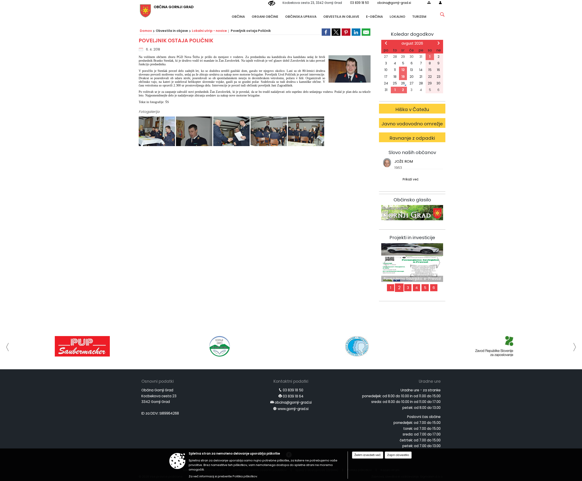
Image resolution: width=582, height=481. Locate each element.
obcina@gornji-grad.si (394, 3)
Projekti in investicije (412, 237)
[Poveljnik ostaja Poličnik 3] (232, 131)
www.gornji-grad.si (293, 408)
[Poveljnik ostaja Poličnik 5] (306, 131)
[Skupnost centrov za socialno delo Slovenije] (357, 346)
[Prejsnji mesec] (386, 43)
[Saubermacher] (82, 346)
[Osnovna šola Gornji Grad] (219, 346)
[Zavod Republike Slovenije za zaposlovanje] (494, 346)
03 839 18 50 (359, 3)
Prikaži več (411, 179)
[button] (7, 347)
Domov (146, 30)
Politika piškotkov (245, 476)
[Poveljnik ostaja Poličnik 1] (157, 131)
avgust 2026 (412, 43)
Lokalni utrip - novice (209, 30)
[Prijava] (440, 2)
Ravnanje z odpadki (412, 138)
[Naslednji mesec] (438, 43)
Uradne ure (430, 381)
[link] (326, 32)
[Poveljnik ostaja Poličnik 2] (194, 131)
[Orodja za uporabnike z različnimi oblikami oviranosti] (271, 3)
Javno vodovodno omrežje (412, 124)
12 (403, 70)
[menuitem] (238, 14)
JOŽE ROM (403, 161)
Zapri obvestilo (398, 455)
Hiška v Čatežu (412, 109)
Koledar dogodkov (412, 34)
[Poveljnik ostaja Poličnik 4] (269, 131)
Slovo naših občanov (412, 152)
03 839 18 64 (293, 396)
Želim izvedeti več (367, 455)
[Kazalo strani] (429, 2)
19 (403, 76)
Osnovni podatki (157, 381)
